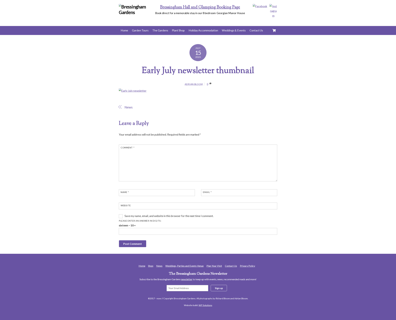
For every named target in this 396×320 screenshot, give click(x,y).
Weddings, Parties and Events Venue (184, 265)
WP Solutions (205, 305)
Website (126, 205)
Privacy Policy (247, 265)
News (129, 107)
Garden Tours (140, 30)
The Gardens (160, 30)
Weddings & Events (234, 30)
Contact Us (256, 30)
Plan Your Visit (214, 265)
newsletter (186, 279)
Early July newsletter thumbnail (198, 71)
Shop (150, 265)
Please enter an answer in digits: (140, 220)
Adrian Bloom (194, 84)
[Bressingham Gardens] (137, 12)
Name (125, 192)
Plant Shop (178, 30)
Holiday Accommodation (203, 30)
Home (124, 30)
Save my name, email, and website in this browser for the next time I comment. (169, 216)
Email (207, 192)
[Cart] (274, 30)
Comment (127, 147)
